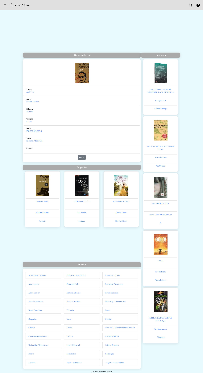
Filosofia (70, 310)
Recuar (82, 157)
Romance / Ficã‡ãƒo (34, 141)
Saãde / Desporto (112, 345)
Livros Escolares (111, 293)
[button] (4, 5)
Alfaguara (160, 337)
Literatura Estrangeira (113, 284)
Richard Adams (161, 158)
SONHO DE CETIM (121, 202)
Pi (160, 223)
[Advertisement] (101, 31)
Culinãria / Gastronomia (37, 336)
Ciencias (31, 328)
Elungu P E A (160, 100)
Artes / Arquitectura (36, 302)
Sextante (29, 112)
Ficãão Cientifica (73, 302)
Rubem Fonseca (32, 102)
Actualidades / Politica (37, 275)
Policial (108, 319)
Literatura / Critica (112, 275)
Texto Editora (160, 280)
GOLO (160, 261)
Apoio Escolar (34, 293)
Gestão (69, 328)
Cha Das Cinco (121, 221)
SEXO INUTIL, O (81, 202)
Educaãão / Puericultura (76, 275)
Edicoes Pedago (160, 109)
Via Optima (160, 166)
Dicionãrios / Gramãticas (38, 345)
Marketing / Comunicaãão (115, 302)
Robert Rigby (160, 272)
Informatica (71, 354)
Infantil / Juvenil (73, 345)
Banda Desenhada (35, 310)
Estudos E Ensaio (74, 293)
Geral (69, 319)
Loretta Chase (121, 213)
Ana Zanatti (81, 213)
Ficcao (28, 121)
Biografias (32, 319)
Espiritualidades (73, 284)
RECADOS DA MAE (160, 204)
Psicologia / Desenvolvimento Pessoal (120, 328)
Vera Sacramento (160, 329)
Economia (32, 363)
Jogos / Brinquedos (74, 363)
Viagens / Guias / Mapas (114, 363)
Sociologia (109, 354)
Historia (70, 336)
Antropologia (33, 284)
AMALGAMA (42, 202)
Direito (31, 354)
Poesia (107, 310)
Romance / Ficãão (112, 336)
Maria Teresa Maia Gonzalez (160, 215)
